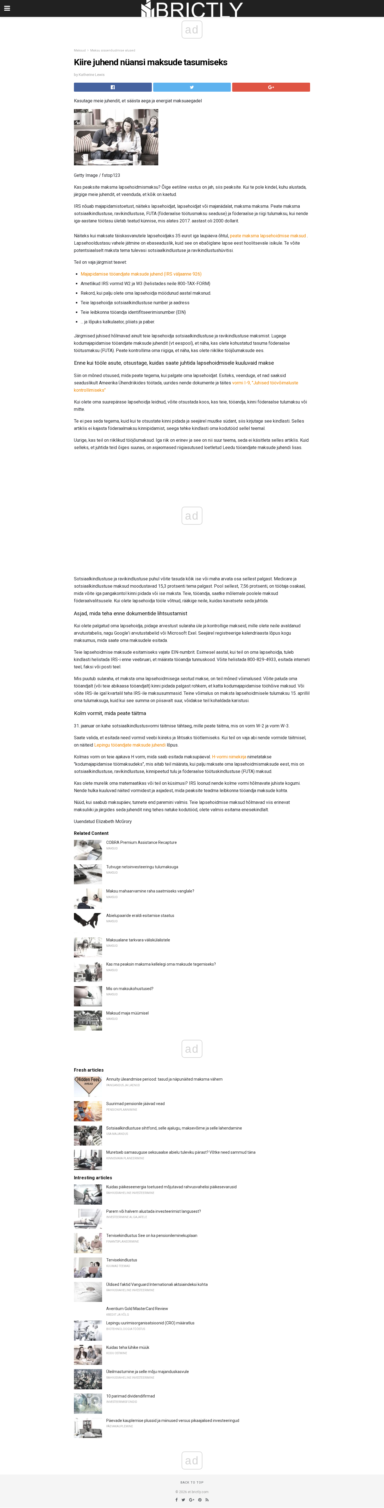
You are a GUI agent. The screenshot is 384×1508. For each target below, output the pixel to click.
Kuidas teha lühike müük (127, 1347)
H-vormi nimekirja (229, 756)
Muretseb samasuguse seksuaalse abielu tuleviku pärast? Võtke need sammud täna (181, 1152)
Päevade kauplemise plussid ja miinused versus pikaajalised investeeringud (172, 1420)
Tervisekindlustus (121, 1260)
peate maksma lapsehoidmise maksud (268, 235)
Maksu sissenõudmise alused (112, 50)
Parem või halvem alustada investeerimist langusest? (153, 1211)
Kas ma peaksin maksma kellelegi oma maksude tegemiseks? (161, 964)
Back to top (192, 1482)
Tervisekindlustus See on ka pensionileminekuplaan (151, 1235)
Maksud (80, 50)
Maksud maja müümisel (127, 1013)
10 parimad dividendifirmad (130, 1396)
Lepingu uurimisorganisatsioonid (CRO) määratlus (150, 1323)
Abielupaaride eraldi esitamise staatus (140, 915)
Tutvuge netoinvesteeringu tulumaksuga (142, 867)
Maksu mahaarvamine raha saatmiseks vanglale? (150, 891)
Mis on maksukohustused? (129, 988)
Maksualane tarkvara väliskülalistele (138, 940)
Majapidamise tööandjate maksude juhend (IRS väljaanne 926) (141, 274)
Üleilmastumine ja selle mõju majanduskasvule (147, 1371)
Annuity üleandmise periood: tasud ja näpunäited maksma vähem (164, 1079)
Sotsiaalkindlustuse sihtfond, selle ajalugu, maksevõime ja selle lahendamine (174, 1128)
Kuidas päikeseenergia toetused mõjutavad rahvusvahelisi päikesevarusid (171, 1187)
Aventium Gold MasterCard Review (137, 1308)
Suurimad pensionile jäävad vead (135, 1103)
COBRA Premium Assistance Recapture (141, 842)
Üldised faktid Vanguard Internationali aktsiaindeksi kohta (157, 1284)
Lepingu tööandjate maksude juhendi (130, 745)
